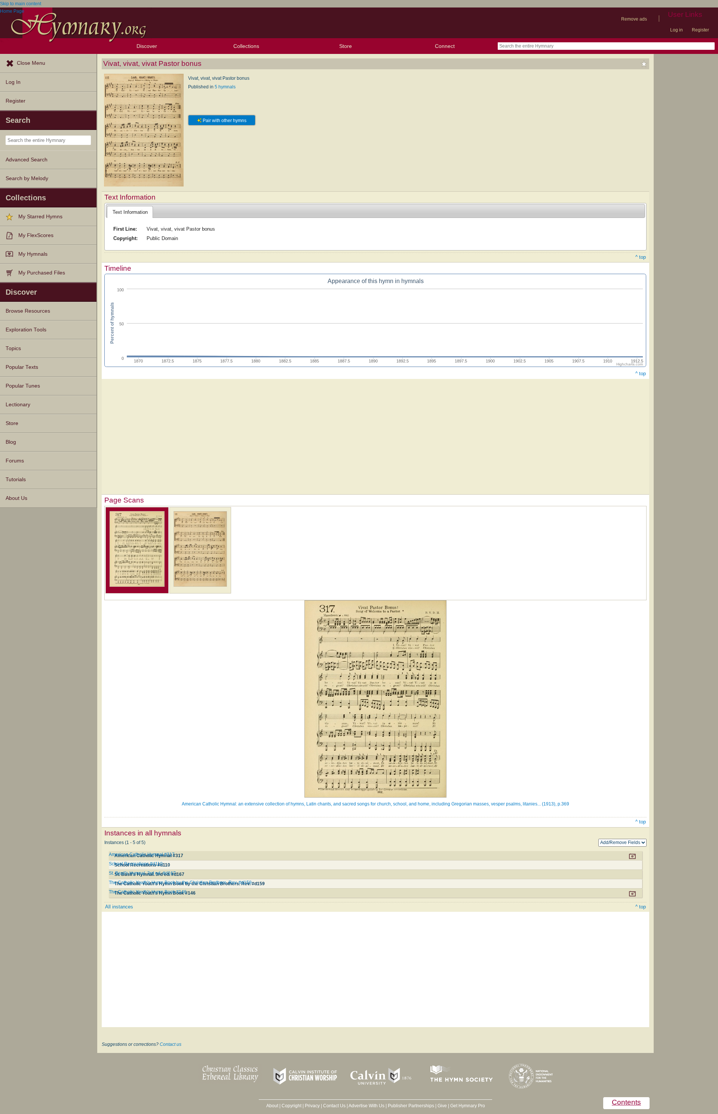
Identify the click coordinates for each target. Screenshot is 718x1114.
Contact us (170, 1044)
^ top (640, 257)
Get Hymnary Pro (467, 1105)
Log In (13, 82)
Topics (13, 348)
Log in (676, 30)
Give (442, 1105)
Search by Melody (27, 178)
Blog (11, 442)
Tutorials (16, 479)
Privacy (312, 1105)
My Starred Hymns (40, 216)
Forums (15, 461)
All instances (119, 907)
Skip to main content (20, 3)
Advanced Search (26, 160)
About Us (16, 498)
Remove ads (634, 19)
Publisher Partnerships (411, 1105)
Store (345, 46)
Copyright (291, 1105)
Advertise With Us (366, 1105)
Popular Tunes (23, 386)
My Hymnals (32, 254)
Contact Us (334, 1105)
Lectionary (18, 404)
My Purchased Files (41, 273)
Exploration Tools (26, 330)
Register (700, 30)
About (272, 1105)
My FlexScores (35, 235)
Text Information (130, 212)
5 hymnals (225, 86)
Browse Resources (28, 311)
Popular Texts (22, 367)
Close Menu (31, 63)
